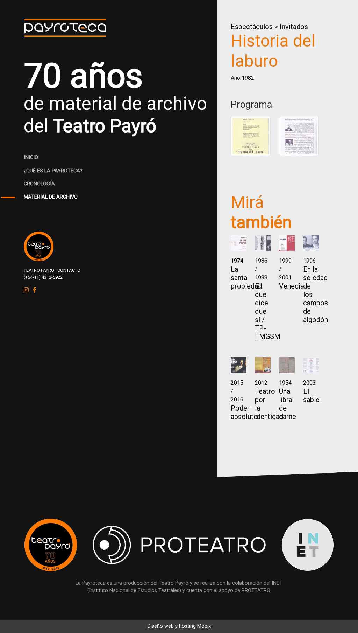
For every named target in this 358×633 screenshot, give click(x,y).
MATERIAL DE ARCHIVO (51, 197)
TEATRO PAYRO (39, 270)
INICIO (31, 158)
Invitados (294, 26)
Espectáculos (252, 26)
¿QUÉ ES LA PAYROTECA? (53, 171)
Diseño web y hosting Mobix (179, 626)
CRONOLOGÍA (39, 184)
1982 (248, 77)
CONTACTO (68, 270)
